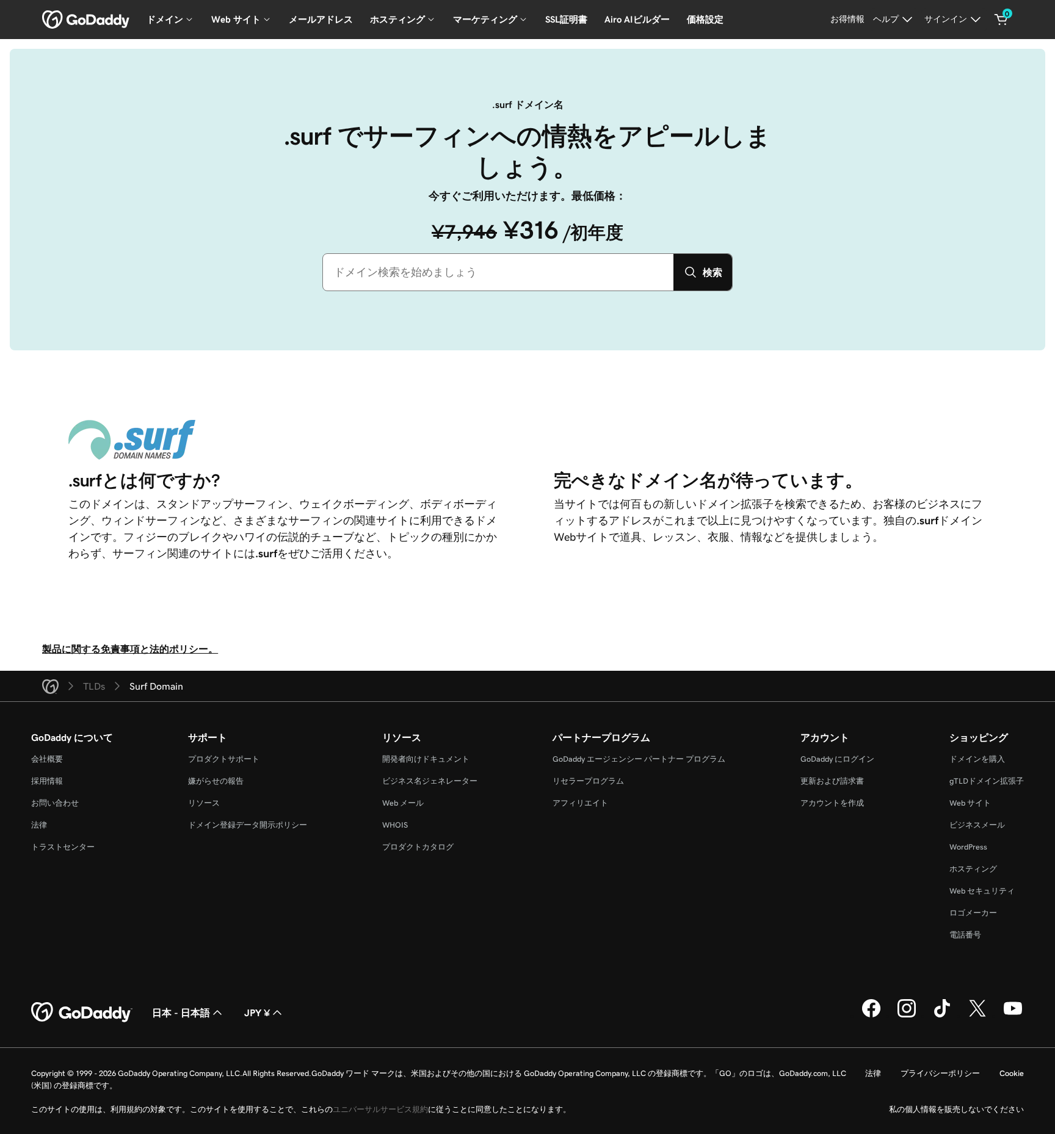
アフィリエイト (580, 803)
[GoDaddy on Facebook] (871, 1015)
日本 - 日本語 (181, 1012)
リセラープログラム (588, 781)
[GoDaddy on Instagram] (907, 1015)
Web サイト (970, 803)
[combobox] (498, 272)
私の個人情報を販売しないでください (956, 1109)
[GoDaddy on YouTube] (1013, 1015)
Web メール (403, 803)
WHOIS (395, 825)
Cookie (1011, 1073)
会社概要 (47, 759)
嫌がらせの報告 (216, 781)
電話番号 (965, 935)
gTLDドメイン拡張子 (986, 781)
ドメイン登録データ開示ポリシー (247, 825)
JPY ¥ (257, 1012)
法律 (39, 825)
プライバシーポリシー (940, 1073)
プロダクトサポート (223, 759)
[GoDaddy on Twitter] (977, 1015)
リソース (204, 803)
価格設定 (705, 19)
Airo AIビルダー (637, 19)
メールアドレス (321, 19)
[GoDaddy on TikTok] (942, 1015)
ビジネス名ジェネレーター (429, 781)
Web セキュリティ (982, 891)
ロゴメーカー (973, 913)
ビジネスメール (977, 825)
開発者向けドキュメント (425, 759)
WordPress (968, 847)
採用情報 (47, 781)
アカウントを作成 (832, 803)
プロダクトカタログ (418, 847)
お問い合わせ (55, 803)
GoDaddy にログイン (837, 759)
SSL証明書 (566, 19)
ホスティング (973, 869)
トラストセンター (63, 847)
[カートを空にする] (1001, 19)
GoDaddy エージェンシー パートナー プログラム (639, 759)
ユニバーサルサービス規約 (380, 1109)
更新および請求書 (832, 781)
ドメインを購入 (977, 759)
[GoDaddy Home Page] (81, 1012)
